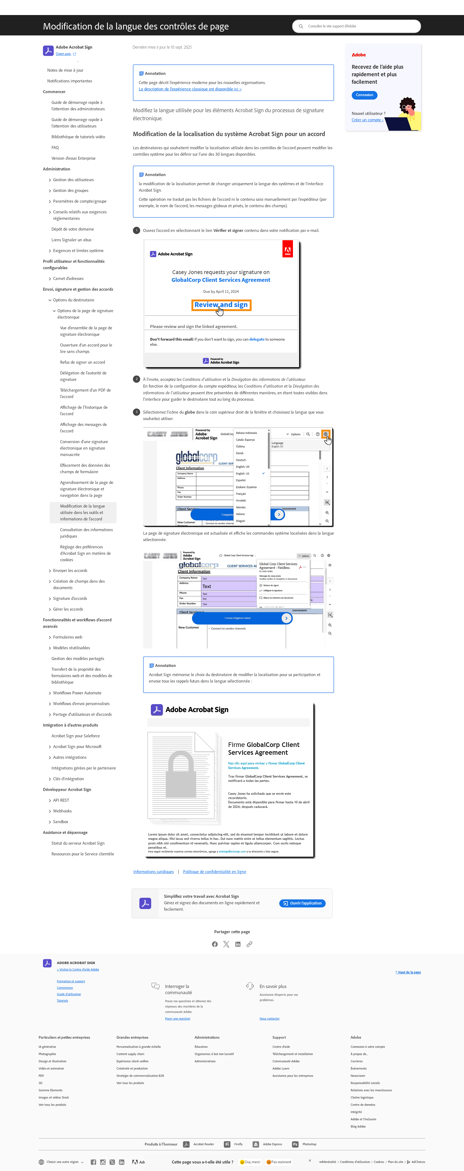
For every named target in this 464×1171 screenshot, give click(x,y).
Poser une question (177, 1018)
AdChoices (418, 1162)
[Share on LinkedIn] (238, 946)
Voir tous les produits (52, 1105)
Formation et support (71, 981)
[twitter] (112, 1162)
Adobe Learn (281, 1068)
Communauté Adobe (286, 1061)
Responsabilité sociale (365, 1083)
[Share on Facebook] (215, 946)
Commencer (65, 988)
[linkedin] (121, 1162)
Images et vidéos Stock (54, 1097)
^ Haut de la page (408, 972)
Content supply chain (130, 1054)
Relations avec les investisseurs (371, 1090)
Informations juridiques (153, 871)
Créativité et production (132, 1068)
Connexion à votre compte (368, 1047)
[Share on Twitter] (226, 946)
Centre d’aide (281, 1047)
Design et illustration (52, 1061)
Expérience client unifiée (132, 1061)
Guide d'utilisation (69, 994)
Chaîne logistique (362, 1097)
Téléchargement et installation (293, 1054)
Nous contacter (270, 1018)
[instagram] (103, 1162)
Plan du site (395, 1162)
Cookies (379, 1162)
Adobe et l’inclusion (363, 1119)
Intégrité (356, 1112)
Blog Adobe (358, 1126)
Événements (359, 1068)
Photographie (47, 1054)
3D (40, 1083)
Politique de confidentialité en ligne (214, 871)
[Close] (310, 1160)
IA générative (47, 1047)
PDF (41, 1076)
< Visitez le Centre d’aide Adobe (78, 969)
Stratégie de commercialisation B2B (140, 1076)
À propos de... (359, 1054)
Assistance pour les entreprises (293, 1076)
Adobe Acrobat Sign (74, 47)
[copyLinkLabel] (249, 946)
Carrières (357, 1061)
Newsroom (358, 1076)
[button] (82, 180)
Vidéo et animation (51, 1068)
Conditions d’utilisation (355, 1162)
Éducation (201, 1047)
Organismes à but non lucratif (214, 1054)
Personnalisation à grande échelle (139, 1047)
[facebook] (93, 1162)
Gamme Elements (51, 1090)
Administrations (205, 1061)
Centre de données (363, 1105)
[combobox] (356, 26)
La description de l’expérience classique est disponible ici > (190, 89)
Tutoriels (62, 1000)
